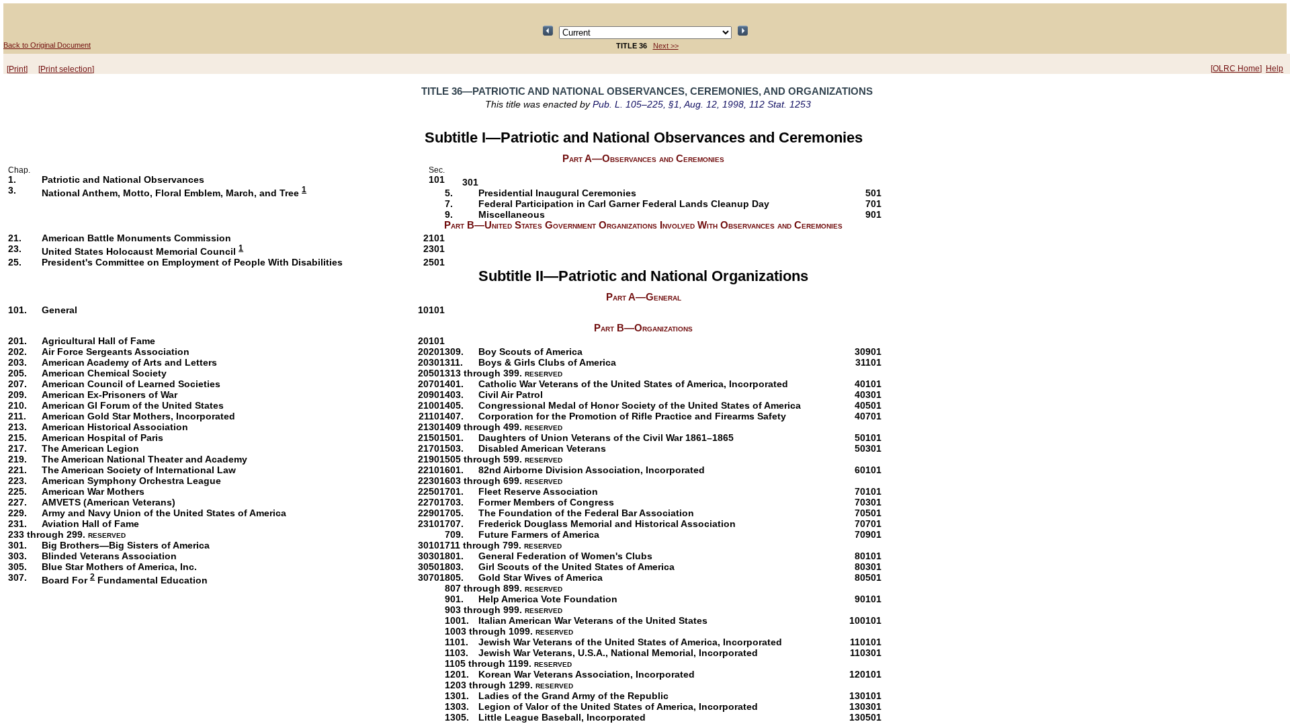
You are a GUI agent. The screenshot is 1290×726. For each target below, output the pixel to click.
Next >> (666, 46)
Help (1274, 68)
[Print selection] (66, 69)
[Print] (17, 69)
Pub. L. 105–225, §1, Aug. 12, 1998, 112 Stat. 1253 (702, 104)
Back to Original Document (47, 45)
